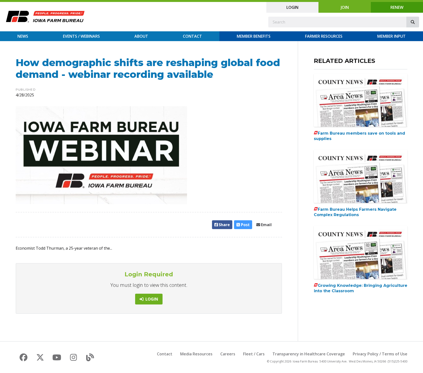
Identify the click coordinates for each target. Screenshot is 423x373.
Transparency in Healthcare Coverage (308, 354)
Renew (396, 7)
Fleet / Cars (254, 354)
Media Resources (196, 354)
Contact (192, 36)
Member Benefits (253, 36)
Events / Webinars (81, 36)
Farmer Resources (323, 36)
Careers (227, 354)
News (22, 36)
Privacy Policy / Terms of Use (380, 354)
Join (345, 7)
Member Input (391, 36)
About (141, 36)
